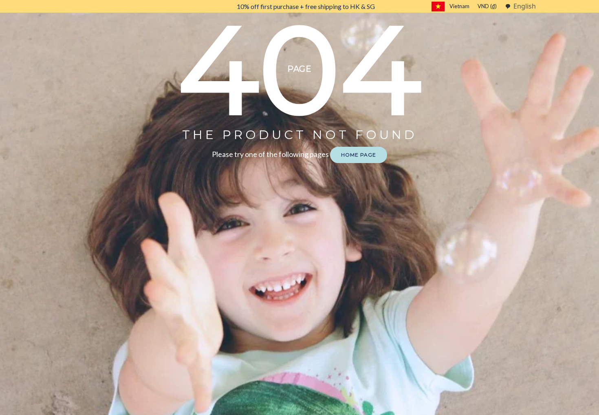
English (524, 6)
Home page (358, 155)
